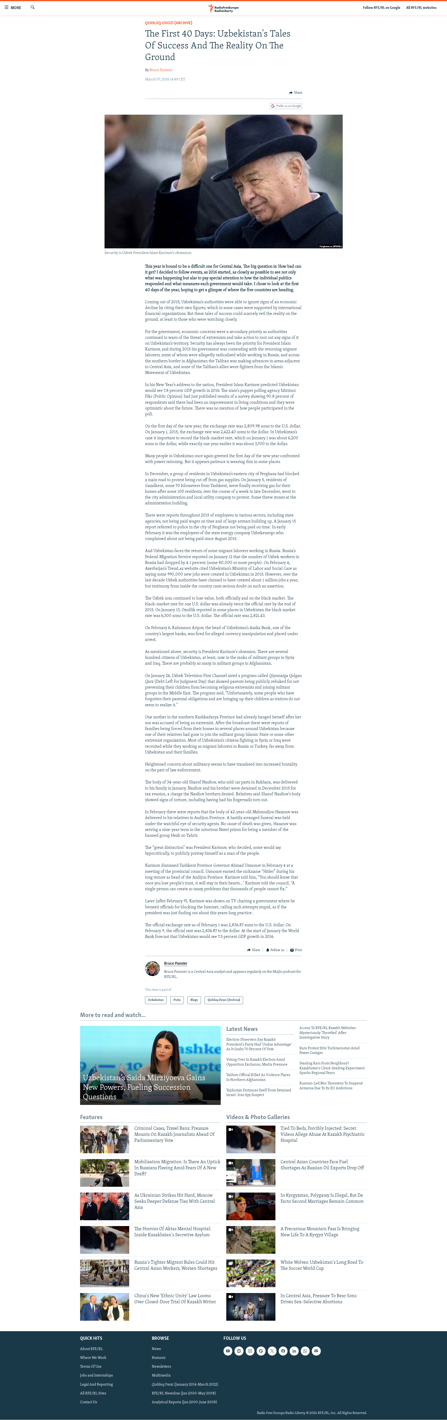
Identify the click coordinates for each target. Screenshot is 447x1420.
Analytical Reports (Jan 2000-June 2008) (184, 1402)
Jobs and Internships (96, 1376)
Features (159, 1358)
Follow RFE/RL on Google (381, 8)
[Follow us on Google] (261, 1351)
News (156, 1349)
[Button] (295, 93)
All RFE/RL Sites (93, 1393)
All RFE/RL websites (421, 8)
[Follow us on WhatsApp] (305, 1351)
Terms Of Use (91, 1367)
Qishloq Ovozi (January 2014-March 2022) (185, 1385)
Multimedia (161, 1376)
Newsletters (161, 1367)
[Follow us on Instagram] (250, 1351)
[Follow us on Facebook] (283, 1351)
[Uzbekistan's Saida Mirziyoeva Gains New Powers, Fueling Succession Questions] (150, 1065)
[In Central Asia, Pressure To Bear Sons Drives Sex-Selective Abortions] (250, 1307)
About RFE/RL (91, 1349)
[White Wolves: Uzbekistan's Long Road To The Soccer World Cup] (250, 1273)
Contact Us (88, 1402)
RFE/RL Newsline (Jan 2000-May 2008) (184, 1393)
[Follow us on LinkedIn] (294, 1351)
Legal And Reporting (96, 1385)
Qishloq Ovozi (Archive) (168, 23)
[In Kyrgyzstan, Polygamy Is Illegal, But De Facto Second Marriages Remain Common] (250, 1206)
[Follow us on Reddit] (238, 1351)
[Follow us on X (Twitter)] (272, 1351)
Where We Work (93, 1358)
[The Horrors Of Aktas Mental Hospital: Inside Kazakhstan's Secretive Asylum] (104, 1240)
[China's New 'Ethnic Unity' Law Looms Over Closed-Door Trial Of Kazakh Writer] (104, 1307)
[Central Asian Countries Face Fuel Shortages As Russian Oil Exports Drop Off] (250, 1173)
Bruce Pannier (161, 70)
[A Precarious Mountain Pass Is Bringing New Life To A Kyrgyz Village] (250, 1240)
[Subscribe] (316, 1351)
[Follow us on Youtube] (228, 1351)
